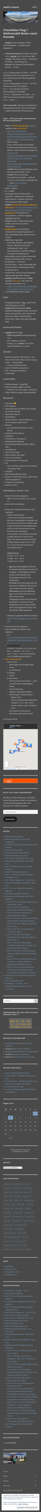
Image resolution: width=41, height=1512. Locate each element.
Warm (23, 1245)
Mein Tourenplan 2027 (14, 981)
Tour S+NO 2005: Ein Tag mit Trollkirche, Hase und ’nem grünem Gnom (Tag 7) (21, 937)
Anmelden (9, 1266)
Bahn (28, 1192)
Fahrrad (28, 1200)
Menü (34, 7)
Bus (17, 1196)
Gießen (8, 1208)
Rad (7, 1221)
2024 (26, 1184)
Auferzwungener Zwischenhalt (17, 1073)
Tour (25, 1237)
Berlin (8, 1196)
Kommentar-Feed (12, 1272)
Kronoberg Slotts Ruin (14, 850)
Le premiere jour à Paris (14, 1087)
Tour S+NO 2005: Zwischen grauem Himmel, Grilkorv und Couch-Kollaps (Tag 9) (22, 953)
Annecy (27, 1188)
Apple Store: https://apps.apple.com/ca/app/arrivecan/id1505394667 (22, 163)
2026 (17, 1188)
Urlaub (8, 1241)
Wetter (8, 1249)
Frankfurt (9, 1204)
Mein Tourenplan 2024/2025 (16, 856)
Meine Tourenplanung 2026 (16, 872)
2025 (7, 1188)
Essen (18, 1200)
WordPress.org (11, 1275)
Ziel (28, 1249)
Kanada (17, 1213)
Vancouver (20, 1241)
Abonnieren (10, 819)
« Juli (10, 1138)
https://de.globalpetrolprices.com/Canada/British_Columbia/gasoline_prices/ (22, 640)
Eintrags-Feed (11, 1269)
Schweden (21, 1225)
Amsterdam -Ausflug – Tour (16, 983)
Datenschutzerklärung (14, 1293)
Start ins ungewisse (30, 1051)
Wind (19, 1249)
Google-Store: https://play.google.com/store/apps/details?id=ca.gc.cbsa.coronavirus (22, 155)
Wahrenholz (10, 1245)
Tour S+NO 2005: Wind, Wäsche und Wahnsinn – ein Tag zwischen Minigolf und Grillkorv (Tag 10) (21, 961)
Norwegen (17, 1217)
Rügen (8, 1225)
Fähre (20, 1204)
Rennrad (29, 1221)
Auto (18, 1192)
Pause (29, 1217)
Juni (7, 1213)
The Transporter (11, 1237)
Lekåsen (29, 1213)
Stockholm (10, 1233)
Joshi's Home (11, 7)
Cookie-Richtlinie (23, 1504)
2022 (7, 1184)
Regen (17, 1221)
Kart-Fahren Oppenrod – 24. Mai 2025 (20, 880)
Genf (29, 1204)
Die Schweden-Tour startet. (24, 1057)
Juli (28, 1208)
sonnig (19, 1229)
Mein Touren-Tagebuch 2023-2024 (19, 858)
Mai (7, 1217)
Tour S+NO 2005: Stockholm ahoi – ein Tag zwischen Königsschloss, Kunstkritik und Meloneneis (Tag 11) (21, 970)
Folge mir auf (9, 779)
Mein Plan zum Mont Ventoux (17, 894)
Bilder (5, 1476)
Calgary (26, 1196)
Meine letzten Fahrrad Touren (17, 853)
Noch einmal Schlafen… (22, 1049)
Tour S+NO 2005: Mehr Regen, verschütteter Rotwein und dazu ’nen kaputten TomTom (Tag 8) (22, 945)
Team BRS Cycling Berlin (13, 1490)
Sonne (8, 1229)
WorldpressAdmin (12, 1043)
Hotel (19, 1208)
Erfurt (8, 1200)
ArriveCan (32, 126)
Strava (22, 1233)
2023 (16, 1184)
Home (5, 1471)
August (8, 1192)
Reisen (6, 1481)
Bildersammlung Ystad (14, 836)
